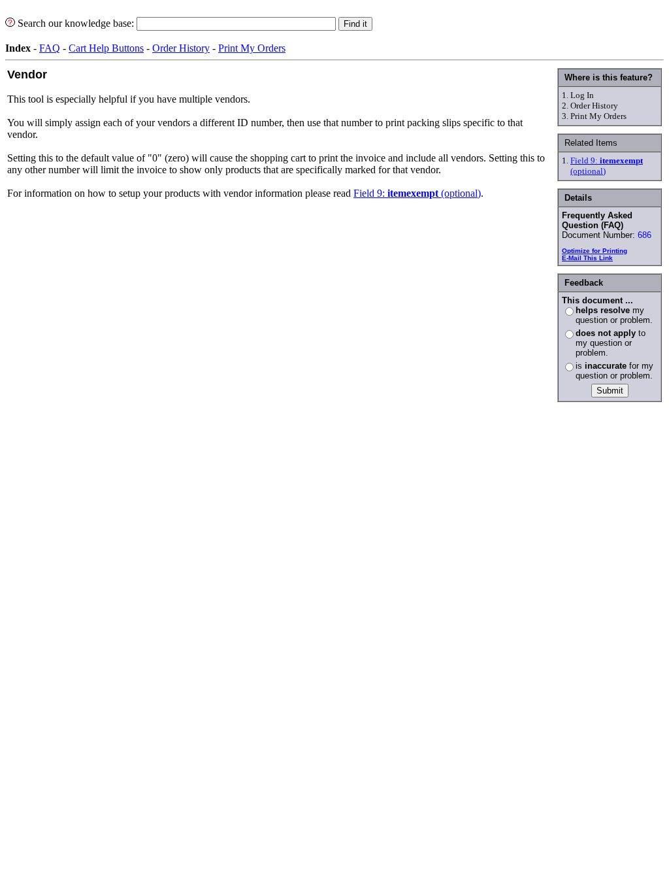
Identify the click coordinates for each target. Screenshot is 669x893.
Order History (181, 48)
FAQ (49, 48)
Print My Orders (252, 48)
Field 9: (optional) (417, 193)
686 (644, 235)
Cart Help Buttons (106, 48)
